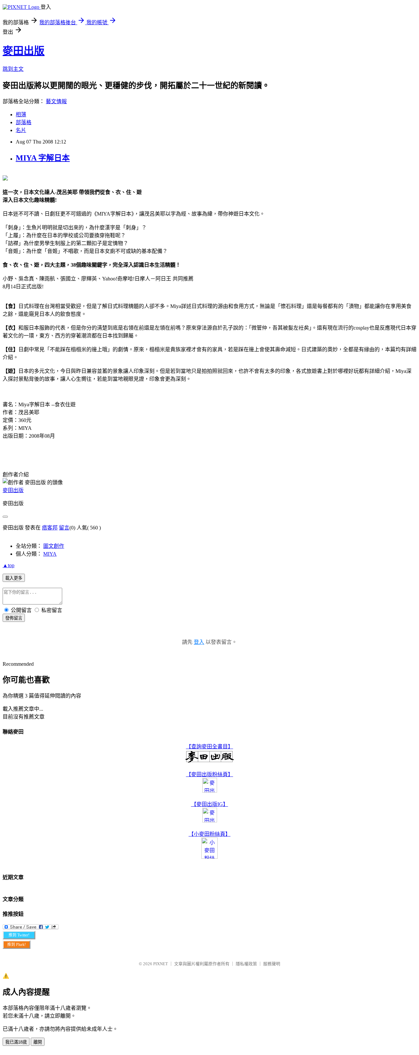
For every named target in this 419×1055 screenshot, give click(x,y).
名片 (21, 130)
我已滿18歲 (16, 1042)
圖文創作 (53, 546)
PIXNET (160, 963)
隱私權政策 (246, 963)
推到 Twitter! (19, 935)
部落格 (23, 122)
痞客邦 (50, 527)
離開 (37, 1042)
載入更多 (13, 578)
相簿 (21, 114)
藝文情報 (56, 101)
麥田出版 (24, 51)
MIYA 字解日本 (43, 158)
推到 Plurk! (16, 944)
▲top (8, 565)
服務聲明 (271, 963)
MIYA (50, 554)
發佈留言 (13, 618)
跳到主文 (13, 69)
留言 (64, 527)
